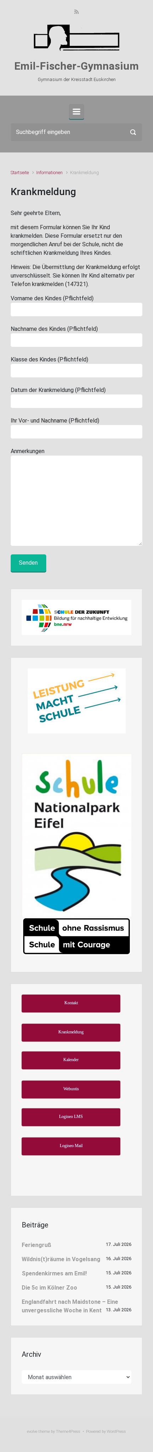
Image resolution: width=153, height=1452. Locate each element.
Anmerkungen (27, 451)
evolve (32, 1431)
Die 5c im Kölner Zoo (49, 1287)
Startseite (20, 172)
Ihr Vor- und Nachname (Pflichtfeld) (55, 420)
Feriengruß (36, 1245)
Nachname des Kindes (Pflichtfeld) (54, 329)
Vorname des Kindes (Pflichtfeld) (52, 298)
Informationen (49, 172)
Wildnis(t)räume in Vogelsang (61, 1259)
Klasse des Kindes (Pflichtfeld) (49, 359)
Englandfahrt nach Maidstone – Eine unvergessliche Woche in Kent (70, 1306)
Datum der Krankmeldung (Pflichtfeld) (58, 390)
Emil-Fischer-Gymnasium (76, 66)
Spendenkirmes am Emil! (54, 1273)
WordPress (116, 1431)
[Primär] (76, 111)
